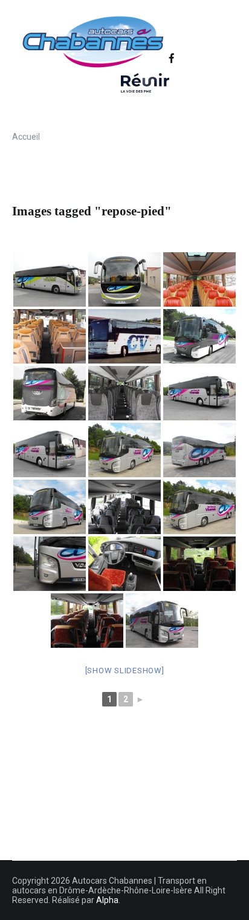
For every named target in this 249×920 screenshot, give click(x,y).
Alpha (107, 900)
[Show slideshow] (124, 670)
